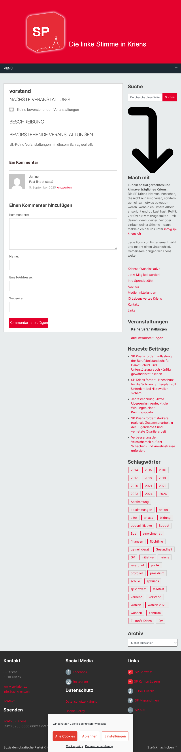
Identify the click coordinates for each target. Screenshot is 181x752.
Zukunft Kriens (141, 621)
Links (131, 310)
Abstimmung (140, 502)
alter (134, 517)
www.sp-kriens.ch (16, 686)
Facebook (79, 672)
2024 (149, 494)
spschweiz (138, 589)
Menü (8, 68)
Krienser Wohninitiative (144, 269)
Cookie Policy (75, 711)
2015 (148, 470)
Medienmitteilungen (142, 292)
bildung (165, 517)
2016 (162, 470)
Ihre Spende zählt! (141, 280)
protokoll (137, 573)
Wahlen (136, 605)
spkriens (153, 581)
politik (155, 565)
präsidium (157, 573)
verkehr (136, 597)
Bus (133, 533)
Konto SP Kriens (15, 721)
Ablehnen (89, 736)
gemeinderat (140, 549)
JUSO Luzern (143, 691)
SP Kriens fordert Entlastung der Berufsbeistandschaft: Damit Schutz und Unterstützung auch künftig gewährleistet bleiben (151, 365)
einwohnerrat (152, 533)
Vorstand (155, 597)
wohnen (136, 613)
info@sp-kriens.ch (17, 691)
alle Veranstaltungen (147, 337)
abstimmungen (141, 509)
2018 (148, 478)
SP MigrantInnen (146, 700)
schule (135, 581)
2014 (134, 470)
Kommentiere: (19, 214)
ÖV (160, 621)
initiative (148, 557)
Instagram (80, 681)
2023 (134, 494)
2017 (134, 478)
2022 (162, 486)
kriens (164, 557)
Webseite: (16, 298)
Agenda (133, 286)
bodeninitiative (141, 525)
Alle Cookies (65, 736)
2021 (148, 486)
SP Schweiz (142, 672)
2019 (162, 478)
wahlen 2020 (157, 605)
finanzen (137, 541)
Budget (164, 525)
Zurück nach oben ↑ (162, 747)
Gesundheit (164, 549)
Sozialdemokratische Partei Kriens (28, 747)
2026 (163, 494)
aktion (163, 509)
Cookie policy (74, 746)
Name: (14, 256)
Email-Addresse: (21, 277)
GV (133, 557)
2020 (134, 486)
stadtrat (158, 589)
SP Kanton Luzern (146, 681)
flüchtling (156, 541)
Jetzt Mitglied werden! (144, 274)
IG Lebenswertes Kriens (145, 298)
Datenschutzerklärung (99, 746)
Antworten (64, 187)
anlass (148, 517)
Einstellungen (115, 736)
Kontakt (133, 304)
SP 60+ (139, 710)
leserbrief (137, 565)
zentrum (155, 613)
